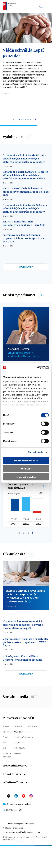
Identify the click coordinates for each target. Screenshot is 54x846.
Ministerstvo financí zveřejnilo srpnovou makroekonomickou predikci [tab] (23, 119)
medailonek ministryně (19, 353)
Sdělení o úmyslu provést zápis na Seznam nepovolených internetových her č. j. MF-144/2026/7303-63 (25, 596)
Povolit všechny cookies (26, 460)
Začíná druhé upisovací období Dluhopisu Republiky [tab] (21, 119)
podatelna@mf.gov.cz (23, 737)
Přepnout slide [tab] (24, 533)
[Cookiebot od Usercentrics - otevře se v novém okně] (37, 367)
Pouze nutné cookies (26, 477)
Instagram (31, 796)
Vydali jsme (13, 137)
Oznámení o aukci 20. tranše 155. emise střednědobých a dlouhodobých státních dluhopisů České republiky (25, 175)
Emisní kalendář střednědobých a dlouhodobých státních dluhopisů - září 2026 (26, 192)
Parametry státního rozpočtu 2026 (20, 486)
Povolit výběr (26, 469)
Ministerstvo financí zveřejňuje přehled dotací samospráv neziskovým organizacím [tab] (30, 119)
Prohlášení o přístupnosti (13, 828)
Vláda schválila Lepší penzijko (23, 53)
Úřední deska (14, 554)
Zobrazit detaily (35, 452)
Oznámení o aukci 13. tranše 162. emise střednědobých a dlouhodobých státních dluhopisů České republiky (25, 158)
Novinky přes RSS (14, 810)
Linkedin (16, 796)
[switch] (45, 423)
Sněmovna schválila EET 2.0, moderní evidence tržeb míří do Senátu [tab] (28, 119)
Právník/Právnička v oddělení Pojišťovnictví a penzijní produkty (22, 658)
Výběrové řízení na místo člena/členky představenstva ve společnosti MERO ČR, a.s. (25, 642)
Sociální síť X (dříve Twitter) (21, 356)
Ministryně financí (19, 295)
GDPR (38, 832)
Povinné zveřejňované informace (21, 824)
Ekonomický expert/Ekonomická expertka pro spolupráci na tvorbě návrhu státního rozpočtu (23, 625)
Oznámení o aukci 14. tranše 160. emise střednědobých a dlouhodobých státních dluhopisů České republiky (25, 208)
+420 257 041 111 (21, 732)
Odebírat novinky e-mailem (19, 804)
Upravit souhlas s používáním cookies (18, 832)
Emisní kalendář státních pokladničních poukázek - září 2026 (24, 223)
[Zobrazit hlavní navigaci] (47, 6)
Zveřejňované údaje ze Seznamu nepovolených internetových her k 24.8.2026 (23, 238)
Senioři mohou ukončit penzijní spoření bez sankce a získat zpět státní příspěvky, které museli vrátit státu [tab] (26, 119)
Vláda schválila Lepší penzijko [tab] (19, 119)
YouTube (23, 796)
